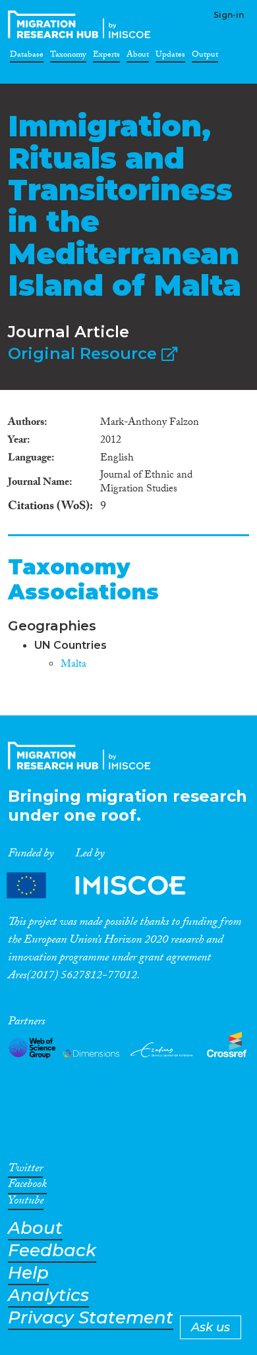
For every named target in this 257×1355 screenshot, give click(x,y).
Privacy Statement (90, 1318)
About (138, 57)
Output (205, 57)
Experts (106, 57)
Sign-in (229, 15)
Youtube (25, 1203)
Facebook (27, 1186)
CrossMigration (82, 24)
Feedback (52, 1250)
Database (26, 57)
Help (28, 1273)
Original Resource (84, 353)
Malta (73, 665)
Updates (170, 57)
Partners (107, 885)
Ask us (210, 1327)
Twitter (25, 1170)
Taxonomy (68, 57)
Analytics (48, 1295)
